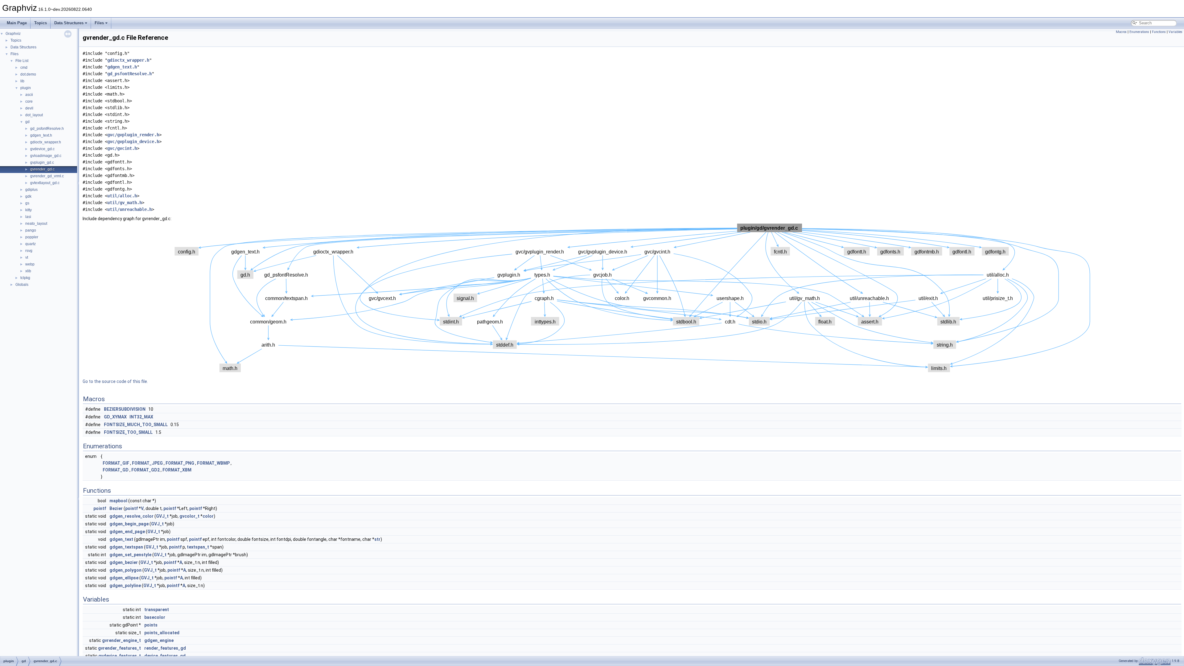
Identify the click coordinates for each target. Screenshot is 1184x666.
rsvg (28, 251)
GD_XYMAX (115, 416)
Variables (1175, 32)
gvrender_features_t (119, 648)
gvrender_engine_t (121, 640)
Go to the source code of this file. (115, 381)
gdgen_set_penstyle (130, 554)
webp (30, 264)
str (377, 539)
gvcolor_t (189, 516)
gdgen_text (121, 539)
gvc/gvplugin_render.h (133, 134)
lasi (28, 217)
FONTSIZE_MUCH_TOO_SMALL (136, 424)
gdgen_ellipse (123, 577)
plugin (25, 88)
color (208, 516)
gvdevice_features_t (119, 655)
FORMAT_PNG (180, 463)
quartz (30, 244)
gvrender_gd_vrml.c (47, 176)
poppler (31, 237)
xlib (28, 271)
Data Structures (69, 23)
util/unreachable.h (129, 209)
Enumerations (1139, 32)
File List (21, 61)
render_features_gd (165, 648)
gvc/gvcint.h (122, 148)
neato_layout (36, 223)
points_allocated (161, 632)
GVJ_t (162, 516)
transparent (156, 609)
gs (27, 203)
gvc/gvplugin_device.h (133, 141)
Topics (40, 23)
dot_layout (34, 115)
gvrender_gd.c (42, 169)
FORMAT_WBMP (213, 463)
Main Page (17, 23)
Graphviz (13, 33)
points (151, 625)
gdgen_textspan (126, 547)
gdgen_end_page (127, 531)
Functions (1159, 32)
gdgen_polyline (125, 585)
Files (99, 23)
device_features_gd (165, 655)
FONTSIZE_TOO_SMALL (128, 432)
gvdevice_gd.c (42, 149)
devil (29, 108)
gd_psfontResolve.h (47, 128)
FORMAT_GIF (116, 463)
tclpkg (25, 278)
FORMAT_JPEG (147, 463)
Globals (21, 284)
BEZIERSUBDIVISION (125, 409)
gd (27, 122)
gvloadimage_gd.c (45, 156)
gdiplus (31, 189)
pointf (99, 508)
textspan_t (198, 547)
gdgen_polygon (125, 570)
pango (30, 230)
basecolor (154, 617)
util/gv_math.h (124, 202)
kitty (28, 210)
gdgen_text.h (41, 135)
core (29, 101)
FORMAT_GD (116, 469)
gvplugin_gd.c (42, 162)
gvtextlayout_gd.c (45, 183)
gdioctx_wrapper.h (45, 142)
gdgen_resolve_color (131, 516)
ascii (29, 94)
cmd (23, 67)
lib (22, 81)
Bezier (116, 508)
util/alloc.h (122, 195)
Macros (1121, 32)
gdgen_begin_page (129, 523)
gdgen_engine (159, 640)
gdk (28, 196)
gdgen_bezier (123, 562)
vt (26, 257)
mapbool (118, 500)
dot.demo (28, 74)
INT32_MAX (141, 416)
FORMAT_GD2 (145, 469)
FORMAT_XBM (176, 469)
